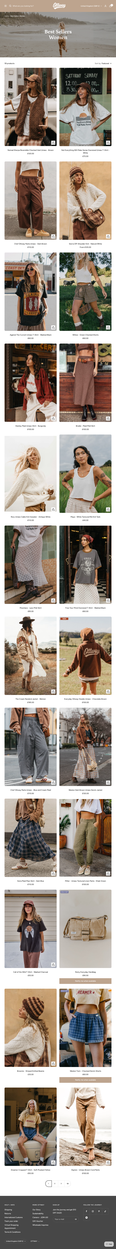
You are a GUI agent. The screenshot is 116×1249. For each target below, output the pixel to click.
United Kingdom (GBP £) (90, 6)
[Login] (105, 6)
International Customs (14, 1217)
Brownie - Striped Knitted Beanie (30, 1071)
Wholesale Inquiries (40, 1225)
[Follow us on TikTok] (105, 1211)
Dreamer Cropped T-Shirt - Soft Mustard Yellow (30, 1170)
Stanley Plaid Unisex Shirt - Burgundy (30, 426)
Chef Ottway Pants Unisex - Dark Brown (30, 244)
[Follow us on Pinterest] (99, 1211)
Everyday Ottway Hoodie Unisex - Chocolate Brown (85, 699)
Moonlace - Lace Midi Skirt (31, 608)
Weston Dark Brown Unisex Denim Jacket (85, 790)
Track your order (11, 1221)
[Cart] (110, 6)
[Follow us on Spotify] (86, 1217)
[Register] (76, 1219)
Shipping (8, 1210)
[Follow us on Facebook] (86, 1211)
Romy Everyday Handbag (85, 972)
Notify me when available (85, 981)
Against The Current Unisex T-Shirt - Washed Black (30, 335)
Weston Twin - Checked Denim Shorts (85, 1071)
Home (7, 16)
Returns (8, 1213)
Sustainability (38, 1213)
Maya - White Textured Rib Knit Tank (85, 517)
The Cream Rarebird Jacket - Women (31, 699)
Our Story (37, 1210)
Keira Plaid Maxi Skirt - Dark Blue (30, 881)
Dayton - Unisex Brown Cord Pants (85, 1170)
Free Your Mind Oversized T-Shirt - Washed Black (85, 608)
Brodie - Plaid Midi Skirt (85, 426)
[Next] (67, 1183)
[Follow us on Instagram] (93, 1211)
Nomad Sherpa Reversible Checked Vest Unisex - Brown (31, 150)
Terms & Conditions (12, 1232)
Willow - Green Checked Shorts (85, 335)
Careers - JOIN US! (40, 1217)
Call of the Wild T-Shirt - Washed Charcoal (30, 972)
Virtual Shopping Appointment (11, 1226)
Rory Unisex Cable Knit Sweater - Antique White (30, 517)
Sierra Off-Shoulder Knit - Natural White (85, 244)
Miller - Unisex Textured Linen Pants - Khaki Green (85, 881)
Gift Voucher (38, 1221)
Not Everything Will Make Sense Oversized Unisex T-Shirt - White (85, 151)
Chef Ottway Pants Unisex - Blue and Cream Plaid (30, 790)
